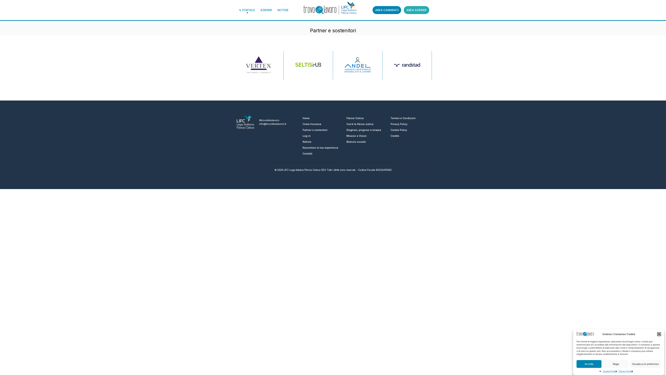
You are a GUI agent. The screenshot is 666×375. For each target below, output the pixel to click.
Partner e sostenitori (315, 129)
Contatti (307, 153)
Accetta (589, 363)
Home (306, 118)
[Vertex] (259, 65)
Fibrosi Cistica (355, 118)
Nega (616, 363)
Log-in (307, 135)
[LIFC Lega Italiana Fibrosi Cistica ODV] (245, 127)
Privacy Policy (626, 371)
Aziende (266, 10)
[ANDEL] (358, 65)
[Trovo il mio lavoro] (320, 10)
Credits (395, 135)
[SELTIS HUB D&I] (308, 65)
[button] (659, 334)
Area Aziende (416, 10)
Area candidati (387, 10)
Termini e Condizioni (403, 118)
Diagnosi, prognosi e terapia (364, 129)
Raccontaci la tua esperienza (320, 147)
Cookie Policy (610, 371)
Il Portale (247, 10)
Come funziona (312, 124)
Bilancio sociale (356, 141)
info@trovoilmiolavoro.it (272, 123)
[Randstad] (407, 65)
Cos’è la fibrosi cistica (360, 124)
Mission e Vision (357, 135)
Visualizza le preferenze (645, 363)
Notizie (283, 10)
